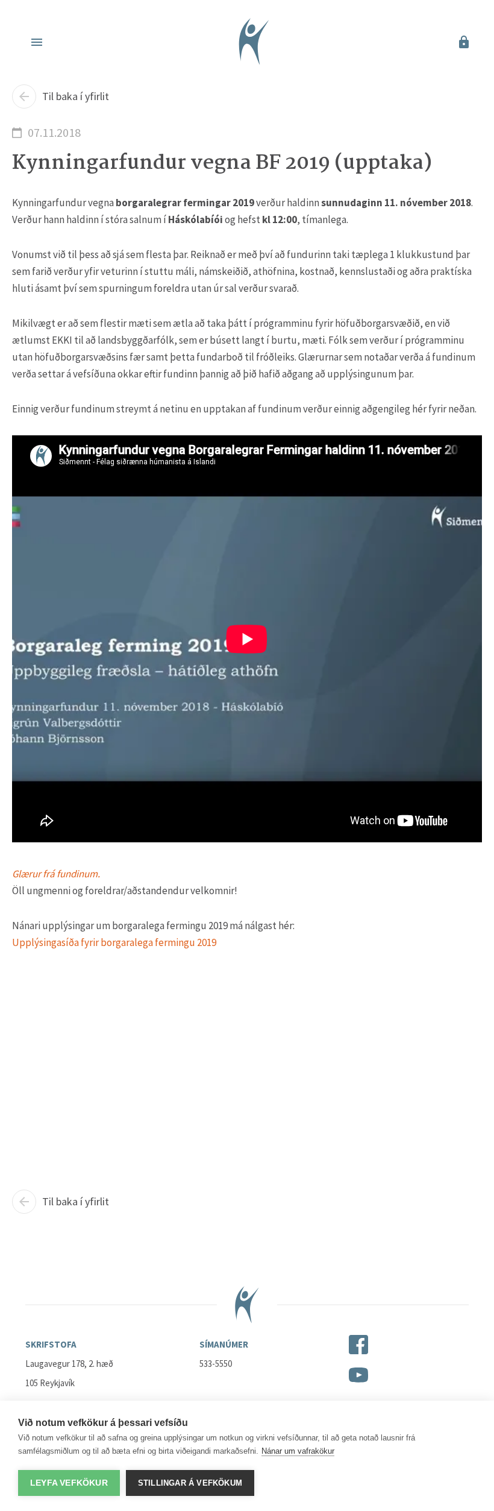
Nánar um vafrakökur (297, 1451)
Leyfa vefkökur (69, 1482)
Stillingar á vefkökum (190, 1482)
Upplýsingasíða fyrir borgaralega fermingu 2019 (114, 942)
